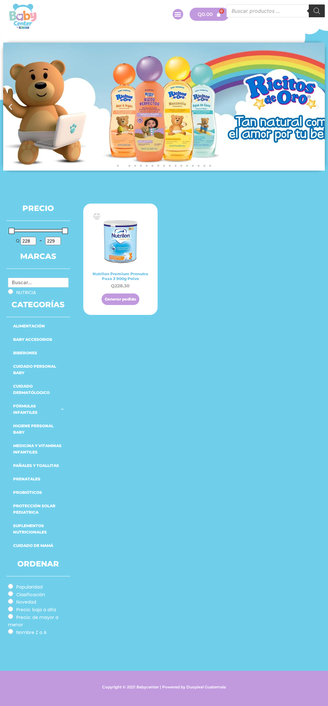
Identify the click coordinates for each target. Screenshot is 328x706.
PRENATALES (26, 479)
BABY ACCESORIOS (32, 339)
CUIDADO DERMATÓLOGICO (31, 389)
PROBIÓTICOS (27, 492)
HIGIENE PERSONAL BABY (33, 429)
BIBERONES (25, 352)
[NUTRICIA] (10, 291)
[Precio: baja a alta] (10, 609)
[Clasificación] (10, 593)
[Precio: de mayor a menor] (10, 616)
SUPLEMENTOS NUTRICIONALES (30, 528)
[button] (178, 14)
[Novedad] (10, 601)
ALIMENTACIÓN (29, 326)
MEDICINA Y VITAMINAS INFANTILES (37, 448)
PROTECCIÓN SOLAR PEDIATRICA (34, 509)
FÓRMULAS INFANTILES (25, 409)
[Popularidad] (10, 586)
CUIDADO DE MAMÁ (33, 545)
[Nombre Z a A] (10, 631)
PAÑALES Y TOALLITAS (36, 465)
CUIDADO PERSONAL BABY (34, 369)
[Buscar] (317, 10)
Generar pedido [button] (120, 299)
